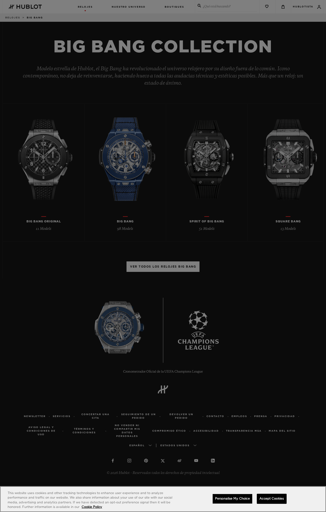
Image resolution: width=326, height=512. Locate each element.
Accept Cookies (271, 498)
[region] (163, 499)
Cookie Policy (92, 507)
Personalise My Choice (232, 498)
